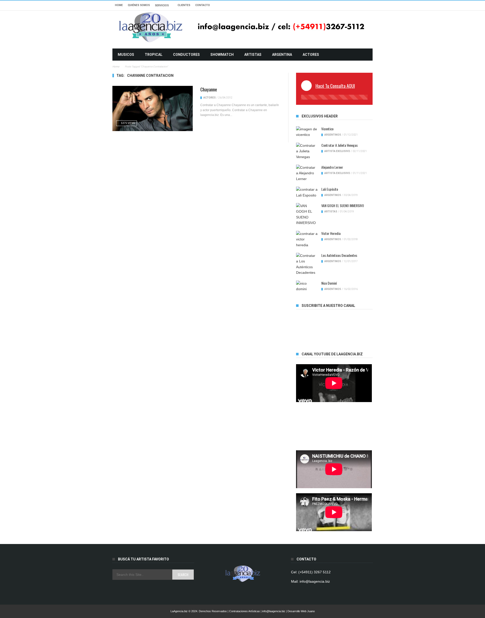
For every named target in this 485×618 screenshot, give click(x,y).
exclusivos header (320, 116)
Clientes (184, 5)
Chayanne (208, 89)
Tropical (153, 55)
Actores (311, 55)
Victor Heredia (331, 233)
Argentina (282, 55)
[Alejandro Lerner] (307, 173)
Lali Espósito (329, 189)
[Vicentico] (307, 132)
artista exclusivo (337, 151)
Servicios (162, 5)
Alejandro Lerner (332, 167)
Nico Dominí (329, 283)
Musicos (126, 55)
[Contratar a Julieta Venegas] (307, 151)
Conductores (186, 55)
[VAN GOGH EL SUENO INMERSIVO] (307, 214)
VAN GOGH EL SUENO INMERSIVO (342, 205)
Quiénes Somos (139, 5)
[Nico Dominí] (307, 286)
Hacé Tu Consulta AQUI (335, 85)
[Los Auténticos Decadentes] (307, 264)
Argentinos (332, 134)
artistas (252, 55)
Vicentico (327, 128)
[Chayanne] (152, 108)
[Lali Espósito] (307, 192)
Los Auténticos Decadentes (339, 255)
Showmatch (222, 55)
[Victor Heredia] (307, 239)
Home (119, 5)
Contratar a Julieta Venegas (339, 145)
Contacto (202, 5)
